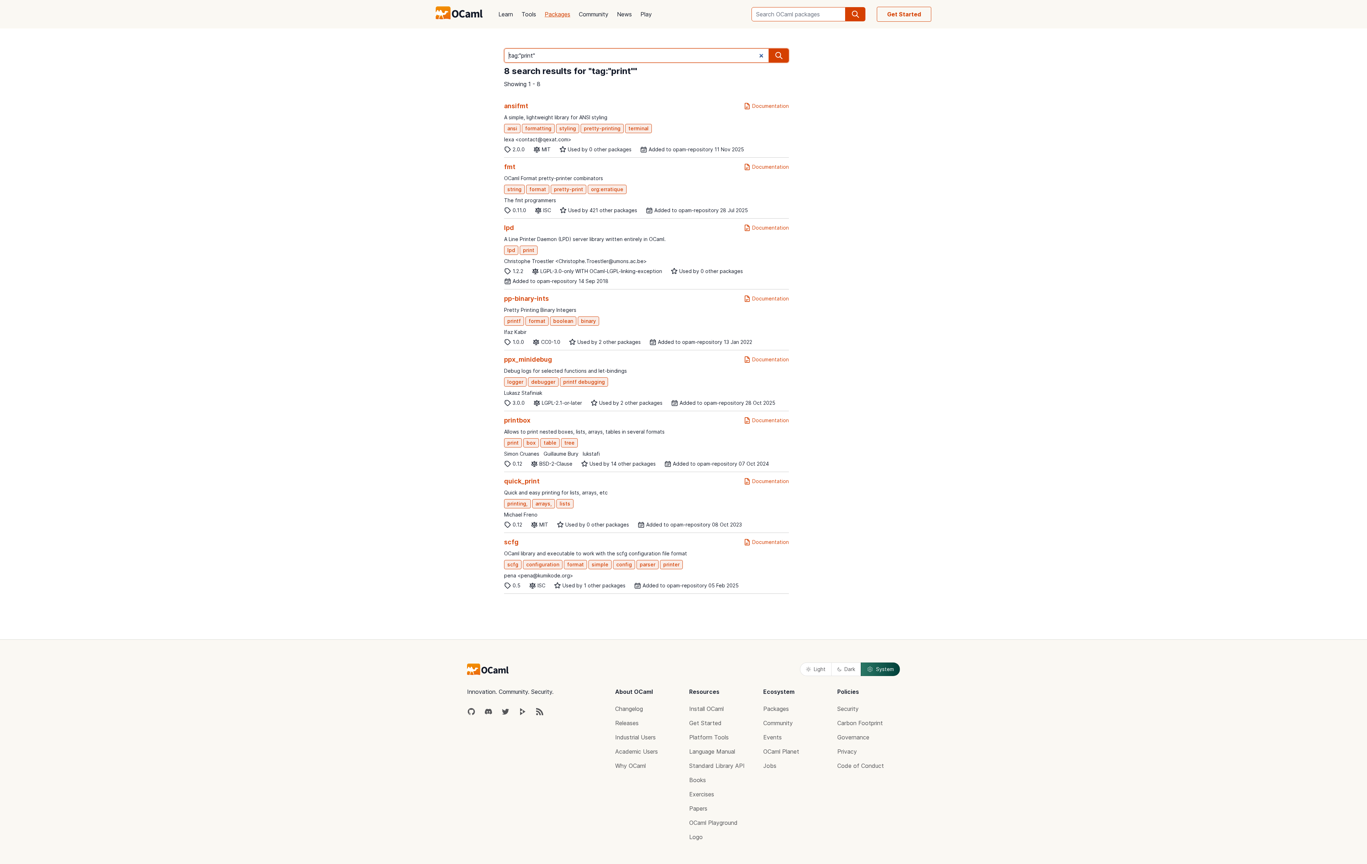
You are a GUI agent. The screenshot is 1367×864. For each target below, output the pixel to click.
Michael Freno (521, 515)
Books (697, 780)
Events (772, 737)
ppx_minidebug (528, 359)
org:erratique (607, 189)
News (624, 14)
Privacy (847, 751)
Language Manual (712, 751)
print (528, 250)
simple (600, 564)
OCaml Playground (713, 822)
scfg (511, 542)
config (624, 564)
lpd (509, 227)
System (885, 669)
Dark (849, 669)
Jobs (769, 765)
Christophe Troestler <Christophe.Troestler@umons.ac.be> (575, 261)
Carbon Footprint (860, 723)
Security (848, 708)
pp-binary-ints (526, 298)
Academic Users (636, 751)
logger (515, 382)
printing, (517, 504)
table (550, 443)
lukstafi (591, 454)
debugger (543, 382)
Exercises (701, 794)
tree (569, 443)
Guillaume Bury (561, 454)
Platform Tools (709, 737)
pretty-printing (602, 128)
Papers (698, 808)
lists (565, 504)
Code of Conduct (860, 765)
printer (671, 564)
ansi (512, 128)
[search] (855, 14)
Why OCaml (630, 765)
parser (647, 564)
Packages (557, 14)
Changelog (629, 708)
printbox (517, 420)
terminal (638, 128)
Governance (853, 737)
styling (567, 128)
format (537, 189)
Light (820, 669)
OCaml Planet (781, 751)
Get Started (904, 14)
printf (514, 321)
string (514, 189)
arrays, (543, 504)
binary (588, 321)
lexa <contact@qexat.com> (537, 139)
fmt (509, 167)
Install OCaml (706, 708)
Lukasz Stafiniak (523, 393)
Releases (627, 723)
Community (593, 14)
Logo (696, 837)
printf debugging (584, 382)
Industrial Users (635, 737)
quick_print (522, 481)
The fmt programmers (530, 200)
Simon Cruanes (521, 454)
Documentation (770, 106)
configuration (542, 564)
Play (646, 14)
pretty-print (568, 189)
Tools (529, 14)
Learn (505, 14)
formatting (538, 128)
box (531, 443)
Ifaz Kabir (515, 332)
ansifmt (516, 106)
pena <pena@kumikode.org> (538, 575)
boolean (563, 321)
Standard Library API (717, 765)
